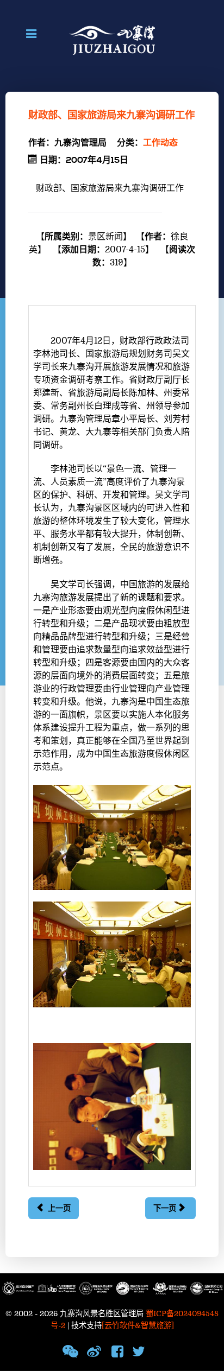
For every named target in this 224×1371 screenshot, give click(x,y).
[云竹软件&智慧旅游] (138, 1325)
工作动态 (160, 142)
